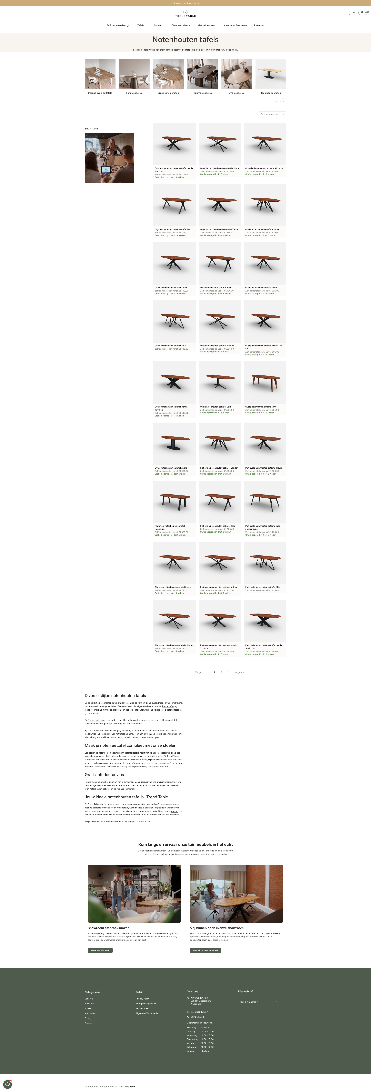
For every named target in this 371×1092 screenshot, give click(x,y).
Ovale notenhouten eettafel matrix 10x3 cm (264, 347)
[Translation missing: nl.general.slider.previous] (276, 101)
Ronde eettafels (134, 93)
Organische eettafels (168, 93)
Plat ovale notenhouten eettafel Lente (173, 587)
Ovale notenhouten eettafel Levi (215, 406)
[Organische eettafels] (168, 74)
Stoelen (88, 1008)
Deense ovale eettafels (100, 93)
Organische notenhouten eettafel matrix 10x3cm (174, 169)
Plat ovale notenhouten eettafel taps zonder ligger (262, 527)
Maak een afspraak (100, 950)
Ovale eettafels (236, 93)
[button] (155, 126)
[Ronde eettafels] (134, 74)
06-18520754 (197, 1017)
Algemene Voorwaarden (147, 1013)
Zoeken (88, 1023)
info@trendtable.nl (200, 1012)
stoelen (120, 759)
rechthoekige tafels (156, 710)
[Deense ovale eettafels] (100, 74)
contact (174, 811)
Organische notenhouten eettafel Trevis (219, 229)
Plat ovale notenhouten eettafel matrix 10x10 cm (263, 646)
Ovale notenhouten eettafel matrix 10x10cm (171, 408)
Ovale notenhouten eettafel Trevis (171, 287)
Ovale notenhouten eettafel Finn (260, 406)
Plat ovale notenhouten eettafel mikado (173, 645)
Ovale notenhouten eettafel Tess (215, 287)
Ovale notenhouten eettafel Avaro (171, 468)
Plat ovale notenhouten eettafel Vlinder (219, 468)
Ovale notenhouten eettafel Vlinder (262, 229)
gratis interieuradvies (167, 782)
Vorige (198, 672)
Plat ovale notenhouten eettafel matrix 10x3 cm (218, 646)
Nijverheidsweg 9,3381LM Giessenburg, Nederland (201, 1001)
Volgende (239, 672)
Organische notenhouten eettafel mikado (219, 168)
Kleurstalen (90, 1013)
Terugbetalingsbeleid (146, 1003)
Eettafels (89, 998)
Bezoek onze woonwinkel (205, 950)
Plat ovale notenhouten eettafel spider (218, 587)
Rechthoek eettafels (270, 93)
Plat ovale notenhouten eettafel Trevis (263, 468)
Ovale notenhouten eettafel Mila (170, 345)
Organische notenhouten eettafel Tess (173, 229)
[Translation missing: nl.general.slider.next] (283, 101)
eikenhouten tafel (109, 821)
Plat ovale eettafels (202, 93)
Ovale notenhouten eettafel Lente (261, 287)
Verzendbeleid (143, 1008)
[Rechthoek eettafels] (270, 74)
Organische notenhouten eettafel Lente (264, 168)
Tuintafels (89, 1003)
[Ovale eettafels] (236, 74)
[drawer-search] (348, 13)
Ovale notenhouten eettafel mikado (217, 345)
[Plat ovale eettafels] (202, 74)
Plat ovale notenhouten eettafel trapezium (170, 527)
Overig (88, 1018)
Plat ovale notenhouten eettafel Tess (217, 526)
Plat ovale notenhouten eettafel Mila (262, 587)
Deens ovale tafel (96, 720)
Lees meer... (232, 50)
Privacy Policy (142, 998)
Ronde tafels (168, 706)
